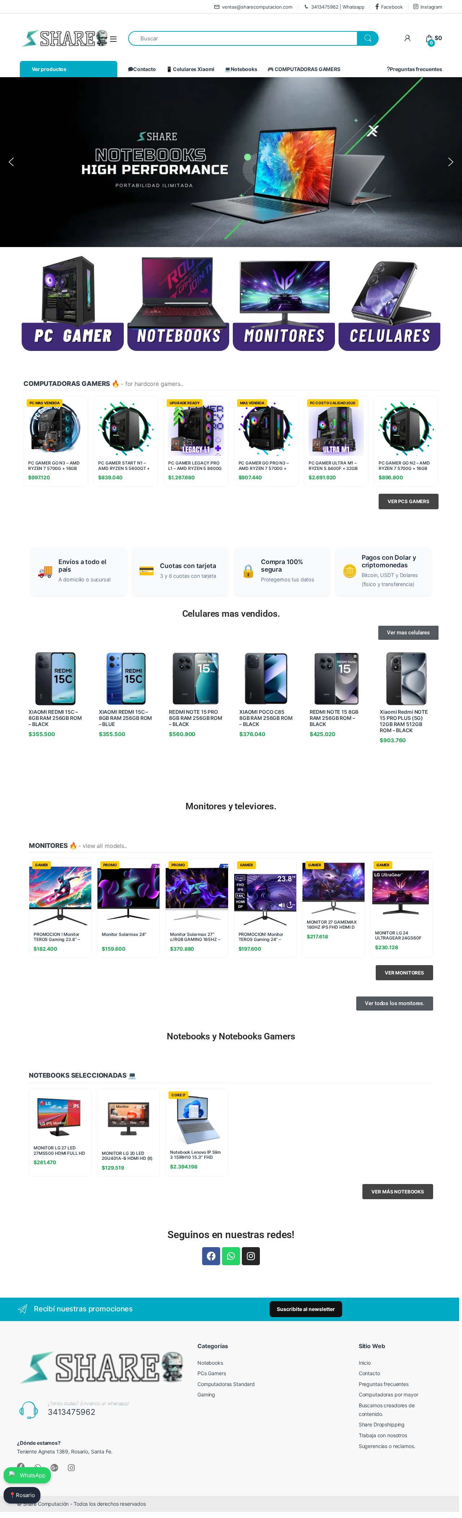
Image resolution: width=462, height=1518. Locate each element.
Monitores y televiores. (231, 806)
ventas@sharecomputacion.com (257, 7)
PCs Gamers (211, 1373)
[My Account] (407, 38)
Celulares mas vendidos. (231, 613)
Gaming (206, 1394)
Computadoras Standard (226, 1384)
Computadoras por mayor (388, 1394)
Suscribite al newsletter (306, 1309)
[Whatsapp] (231, 1256)
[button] (11, 162)
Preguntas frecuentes (416, 69)
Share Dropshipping (382, 1424)
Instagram (431, 7)
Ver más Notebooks (397, 1191)
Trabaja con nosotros (383, 1435)
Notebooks (210, 1363)
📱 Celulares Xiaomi (190, 69)
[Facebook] (211, 1256)
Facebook (392, 7)
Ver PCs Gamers (409, 501)
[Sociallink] (54, 1468)
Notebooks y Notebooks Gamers (231, 1036)
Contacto (144, 69)
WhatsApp (32, 1475)
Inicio (365, 1363)
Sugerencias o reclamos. (387, 1446)
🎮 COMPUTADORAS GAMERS (303, 69)
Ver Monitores (404, 973)
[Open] (113, 38)
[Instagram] (251, 1256)
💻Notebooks (241, 69)
